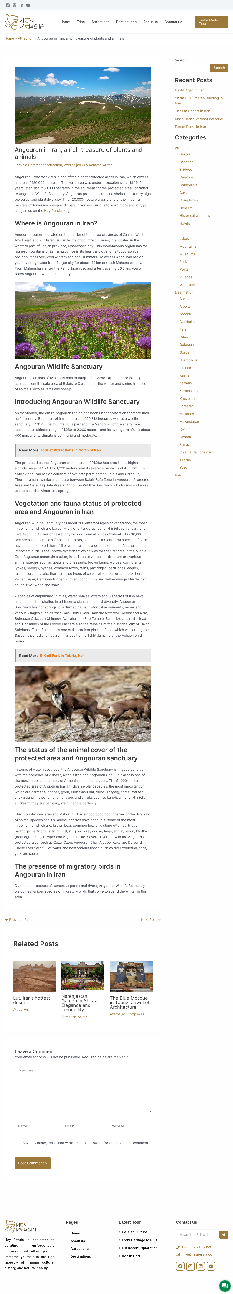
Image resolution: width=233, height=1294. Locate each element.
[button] (211, 22)
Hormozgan (189, 360)
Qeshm (185, 437)
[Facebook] (8, 5)
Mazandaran (189, 421)
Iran (178, 475)
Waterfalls (188, 285)
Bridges (186, 169)
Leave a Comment (29, 165)
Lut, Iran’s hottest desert (31, 1000)
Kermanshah (190, 391)
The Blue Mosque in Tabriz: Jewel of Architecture (129, 1002)
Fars (183, 329)
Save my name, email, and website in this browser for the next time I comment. (86, 1143)
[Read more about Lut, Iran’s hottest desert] (34, 976)
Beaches (186, 162)
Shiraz (82, 1017)
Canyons (187, 177)
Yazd (183, 467)
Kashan (185, 375)
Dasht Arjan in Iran (190, 90)
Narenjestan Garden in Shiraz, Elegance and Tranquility (80, 1003)
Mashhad (187, 414)
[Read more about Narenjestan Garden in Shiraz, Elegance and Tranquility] (82, 975)
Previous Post (18, 919)
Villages (186, 277)
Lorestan (187, 406)
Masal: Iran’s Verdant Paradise (199, 119)
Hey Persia (53, 210)
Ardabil (185, 314)
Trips (81, 22)
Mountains (188, 246)
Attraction (54, 165)
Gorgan (185, 352)
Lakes (184, 238)
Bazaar (185, 154)
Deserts (186, 208)
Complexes (135, 1014)
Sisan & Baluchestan (196, 452)
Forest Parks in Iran (190, 126)
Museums (187, 254)
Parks (184, 261)
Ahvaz (184, 298)
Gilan (184, 337)
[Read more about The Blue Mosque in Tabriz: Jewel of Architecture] (131, 976)
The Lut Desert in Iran (192, 111)
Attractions (100, 22)
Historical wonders (195, 215)
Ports (184, 269)
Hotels (185, 223)
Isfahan (185, 368)
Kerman (186, 383)
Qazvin (185, 429)
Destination (184, 292)
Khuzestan (188, 398)
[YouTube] (28, 5)
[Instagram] (15, 5)
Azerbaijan (72, 165)
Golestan (187, 344)
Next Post (151, 919)
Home (65, 22)
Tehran (185, 460)
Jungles (186, 231)
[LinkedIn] (21, 5)
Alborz (185, 306)
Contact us (173, 22)
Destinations (126, 22)
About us (150, 22)
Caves (185, 192)
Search (180, 60)
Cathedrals (188, 185)
